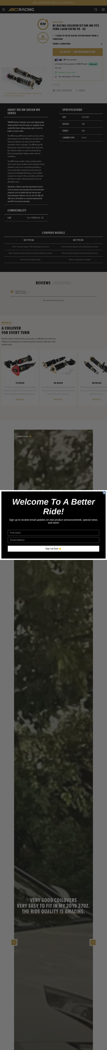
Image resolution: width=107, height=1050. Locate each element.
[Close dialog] (104, 492)
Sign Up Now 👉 (53, 548)
